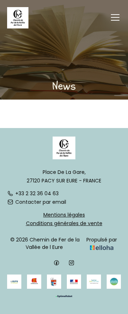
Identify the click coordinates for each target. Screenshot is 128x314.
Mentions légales (64, 214)
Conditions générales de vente (64, 223)
